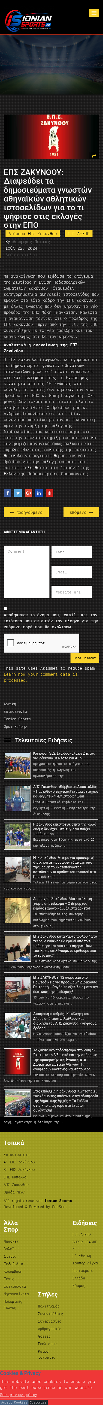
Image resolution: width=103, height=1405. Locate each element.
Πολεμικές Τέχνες (13, 1304)
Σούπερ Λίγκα (85, 1263)
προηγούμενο (28, 512)
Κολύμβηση (13, 1271)
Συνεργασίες (50, 1321)
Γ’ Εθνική (81, 1255)
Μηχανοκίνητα (16, 1293)
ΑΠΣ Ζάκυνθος (16, 1184)
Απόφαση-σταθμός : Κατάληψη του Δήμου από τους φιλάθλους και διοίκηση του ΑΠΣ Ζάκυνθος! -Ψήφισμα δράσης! (64, 1021)
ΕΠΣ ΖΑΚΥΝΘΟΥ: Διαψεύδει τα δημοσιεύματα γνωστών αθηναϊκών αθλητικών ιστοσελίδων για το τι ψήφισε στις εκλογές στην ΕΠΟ (48, 198)
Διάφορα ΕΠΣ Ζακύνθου (32, 233)
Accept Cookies (14, 1402)
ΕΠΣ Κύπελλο (15, 1177)
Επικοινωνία (15, 711)
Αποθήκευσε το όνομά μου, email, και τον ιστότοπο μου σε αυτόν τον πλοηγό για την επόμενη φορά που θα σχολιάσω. (51, 620)
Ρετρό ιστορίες (47, 1354)
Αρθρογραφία (50, 1328)
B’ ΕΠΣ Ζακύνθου (19, 1169)
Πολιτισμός (49, 1306)
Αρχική (10, 703)
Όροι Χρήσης (15, 726)
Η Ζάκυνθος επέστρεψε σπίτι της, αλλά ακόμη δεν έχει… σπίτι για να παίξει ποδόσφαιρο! (64, 829)
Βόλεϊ (9, 1248)
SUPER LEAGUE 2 (84, 1245)
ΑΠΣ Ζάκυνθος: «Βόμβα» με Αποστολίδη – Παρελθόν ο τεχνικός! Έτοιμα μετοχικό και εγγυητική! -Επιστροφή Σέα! (65, 791)
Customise (38, 1402)
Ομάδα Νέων (14, 1192)
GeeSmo (59, 1206)
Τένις (9, 1278)
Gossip (44, 1336)
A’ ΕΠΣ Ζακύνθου (19, 1162)
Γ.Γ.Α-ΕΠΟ (79, 233)
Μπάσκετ (11, 1241)
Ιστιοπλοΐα (15, 1286)
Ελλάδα (78, 1278)
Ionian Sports (17, 719)
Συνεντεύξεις (50, 1313)
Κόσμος (79, 1285)
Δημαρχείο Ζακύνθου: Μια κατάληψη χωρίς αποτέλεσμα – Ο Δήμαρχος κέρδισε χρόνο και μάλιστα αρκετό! (62, 903)
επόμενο (79, 512)
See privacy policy (18, 1394)
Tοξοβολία (13, 1263)
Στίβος (10, 1256)
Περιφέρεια (83, 1270)
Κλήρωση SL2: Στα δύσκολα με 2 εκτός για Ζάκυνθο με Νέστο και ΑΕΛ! (64, 755)
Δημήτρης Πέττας (31, 241)
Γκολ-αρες (47, 1343)
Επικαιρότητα (17, 1154)
